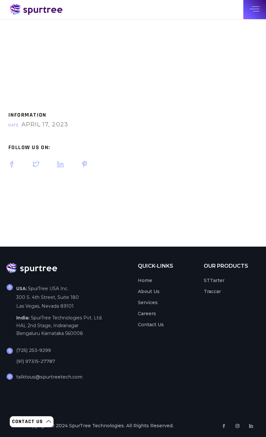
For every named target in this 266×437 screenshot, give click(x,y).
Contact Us (151, 325)
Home (145, 280)
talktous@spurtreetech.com (49, 377)
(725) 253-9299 (33, 350)
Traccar (212, 291)
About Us (149, 291)
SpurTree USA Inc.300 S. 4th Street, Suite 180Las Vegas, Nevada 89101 (47, 297)
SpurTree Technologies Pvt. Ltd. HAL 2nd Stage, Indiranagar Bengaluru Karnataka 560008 (59, 325)
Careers (147, 313)
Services (148, 302)
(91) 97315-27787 (35, 361)
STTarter (214, 280)
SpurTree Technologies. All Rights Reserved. (121, 426)
